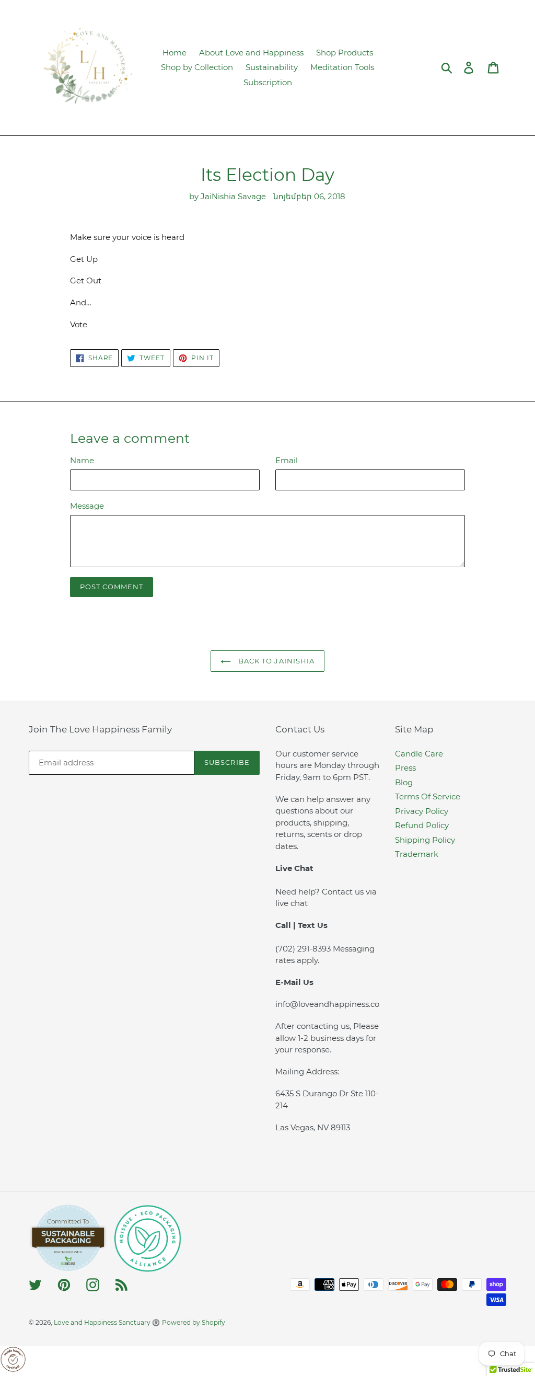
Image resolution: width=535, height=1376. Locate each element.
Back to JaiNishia (275, 661)
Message (87, 506)
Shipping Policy (425, 840)
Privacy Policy (421, 811)
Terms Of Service (427, 796)
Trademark (416, 854)
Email (286, 460)
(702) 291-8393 (304, 949)
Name (82, 460)
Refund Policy (422, 825)
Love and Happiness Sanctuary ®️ (107, 1322)
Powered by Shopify (193, 1322)
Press (405, 768)
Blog (404, 782)
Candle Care (419, 754)
